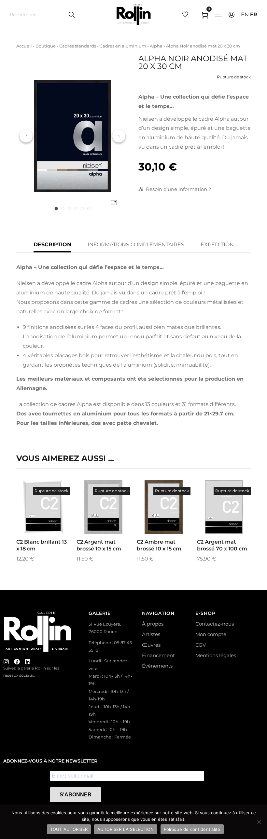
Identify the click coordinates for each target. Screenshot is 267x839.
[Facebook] (17, 662)
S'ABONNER (75, 794)
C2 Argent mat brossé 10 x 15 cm (99, 545)
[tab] (56, 208)
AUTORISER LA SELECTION (125, 829)
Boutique (45, 45)
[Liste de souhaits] (52, 522)
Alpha (156, 45)
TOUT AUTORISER (69, 829)
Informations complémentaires (136, 244)
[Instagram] (6, 662)
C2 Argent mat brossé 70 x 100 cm (222, 545)
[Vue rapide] (34, 522)
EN (245, 14)
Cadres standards (77, 45)
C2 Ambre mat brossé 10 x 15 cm (159, 545)
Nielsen (148, 119)
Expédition (217, 244)
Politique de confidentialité (192, 829)
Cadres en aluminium (123, 45)
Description (52, 244)
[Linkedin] (28, 662)
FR (253, 14)
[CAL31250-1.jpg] (114, 203)
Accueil (24, 45)
